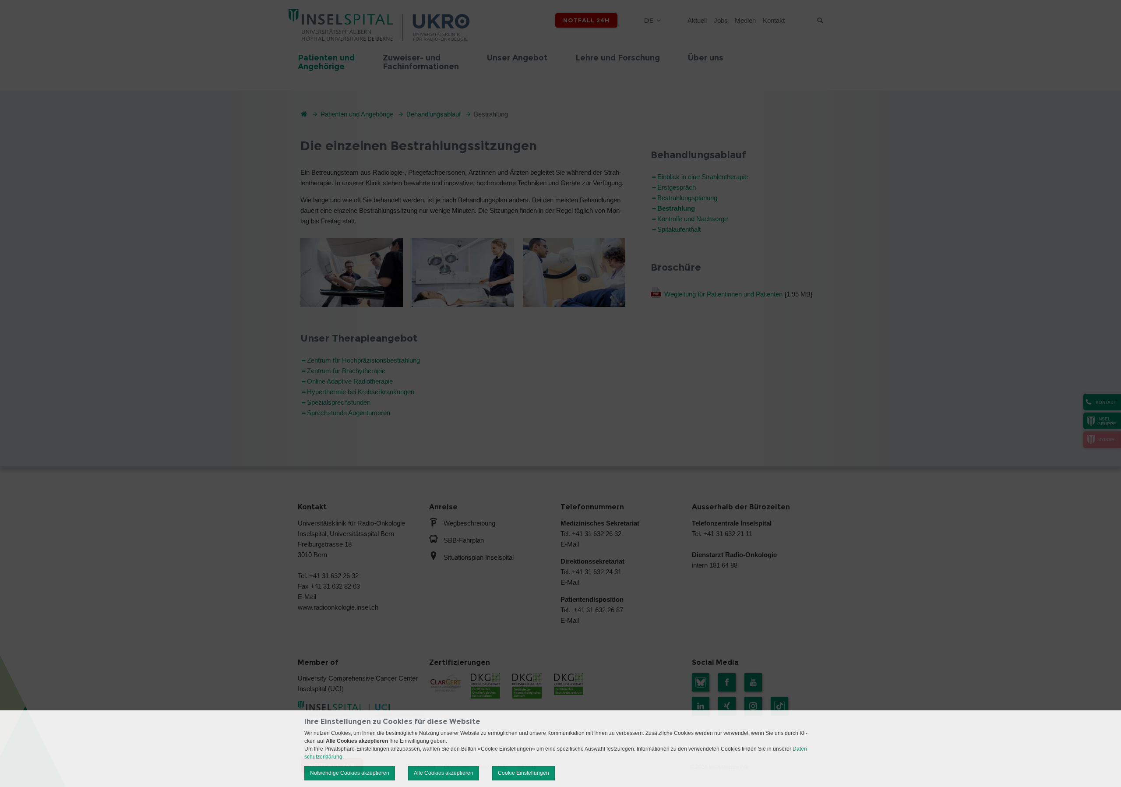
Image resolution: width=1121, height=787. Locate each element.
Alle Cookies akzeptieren (443, 773)
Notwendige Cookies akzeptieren (349, 773)
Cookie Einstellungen (523, 773)
